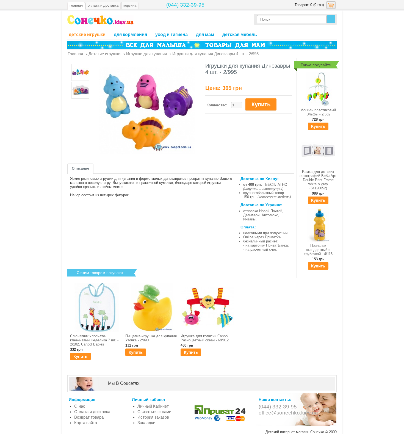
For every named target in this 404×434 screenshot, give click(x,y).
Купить (318, 126)
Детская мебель (239, 34)
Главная (76, 5)
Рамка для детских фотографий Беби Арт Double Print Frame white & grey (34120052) (318, 180)
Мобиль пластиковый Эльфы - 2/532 (318, 112)
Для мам (205, 34)
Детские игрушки (87, 34)
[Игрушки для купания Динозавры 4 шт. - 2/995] (80, 73)
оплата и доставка (103, 5)
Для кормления (130, 34)
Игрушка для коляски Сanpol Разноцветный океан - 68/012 (205, 338)
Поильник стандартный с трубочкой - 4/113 (318, 250)
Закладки (146, 422)
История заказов (153, 417)
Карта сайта (85, 422)
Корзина (129, 5)
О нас (79, 406)
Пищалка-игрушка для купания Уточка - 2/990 (151, 338)
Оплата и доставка (92, 411)
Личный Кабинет (153, 406)
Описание (80, 168)
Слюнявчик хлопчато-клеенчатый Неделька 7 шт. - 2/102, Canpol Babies (94, 340)
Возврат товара (89, 417)
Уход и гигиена (171, 34)
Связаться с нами (154, 411)
